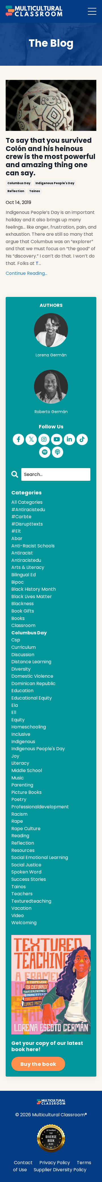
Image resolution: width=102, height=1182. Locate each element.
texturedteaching (31, 901)
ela (14, 705)
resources (23, 850)
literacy (20, 763)
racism (19, 814)
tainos (34, 191)
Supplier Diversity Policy (60, 1169)
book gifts (22, 611)
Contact (23, 1162)
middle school (26, 770)
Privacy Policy (54, 1162)
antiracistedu (26, 560)
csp (15, 640)
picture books (26, 792)
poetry (18, 799)
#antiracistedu (28, 509)
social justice (26, 865)
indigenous (23, 741)
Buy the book (38, 1064)
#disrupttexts (27, 524)
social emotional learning (39, 857)
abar (16, 538)
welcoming (24, 922)
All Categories (26, 502)
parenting (22, 785)
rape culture (26, 828)
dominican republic (33, 683)
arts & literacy (27, 567)
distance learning (31, 661)
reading (20, 835)
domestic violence (32, 676)
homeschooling (28, 727)
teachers (22, 893)
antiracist (22, 553)
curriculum (23, 647)
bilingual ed (23, 574)
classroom (23, 625)
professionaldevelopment (40, 806)
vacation (21, 908)
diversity (21, 669)
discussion (22, 654)
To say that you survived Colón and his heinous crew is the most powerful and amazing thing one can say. (50, 157)
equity (18, 720)
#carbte (21, 516)
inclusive (20, 734)
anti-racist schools (33, 546)
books (18, 618)
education (22, 690)
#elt (16, 531)
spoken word (26, 872)
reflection (15, 191)
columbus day (18, 183)
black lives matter (31, 596)
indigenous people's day (54, 183)
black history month (33, 589)
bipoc (17, 582)
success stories (28, 879)
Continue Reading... (26, 273)
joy (15, 756)
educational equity (31, 698)
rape (17, 821)
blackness (22, 603)
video (17, 915)
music (17, 778)
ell (13, 712)
